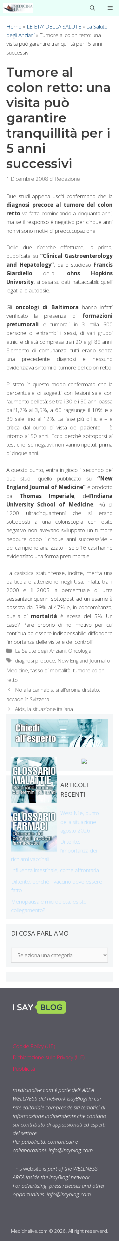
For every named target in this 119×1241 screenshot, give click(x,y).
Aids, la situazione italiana (44, 709)
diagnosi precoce (35, 660)
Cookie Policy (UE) (34, 1046)
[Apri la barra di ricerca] (92, 8)
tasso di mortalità (50, 670)
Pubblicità (24, 1068)
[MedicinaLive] (18, 8)
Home (14, 26)
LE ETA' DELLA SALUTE (54, 26)
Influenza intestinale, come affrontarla (55, 870)
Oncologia (79, 650)
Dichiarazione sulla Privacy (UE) (49, 1057)
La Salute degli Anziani (40, 650)
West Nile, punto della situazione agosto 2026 (79, 821)
